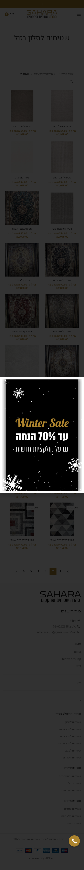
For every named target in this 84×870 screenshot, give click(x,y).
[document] (42, 435)
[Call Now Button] (74, 841)
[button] (5, 382)
